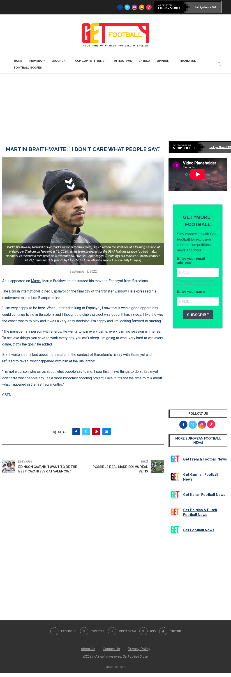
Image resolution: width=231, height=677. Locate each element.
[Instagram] (134, 7)
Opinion (163, 60)
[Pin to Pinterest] (96, 431)
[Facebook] (120, 7)
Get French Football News (205, 459)
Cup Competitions (89, 60)
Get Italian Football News (204, 495)
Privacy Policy (139, 649)
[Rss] (141, 7)
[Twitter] (127, 7)
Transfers (187, 60)
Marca (36, 281)
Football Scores (28, 67)
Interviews (123, 60)
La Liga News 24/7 (205, 7)
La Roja (144, 60)
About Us (88, 649)
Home (18, 60)
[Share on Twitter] (86, 431)
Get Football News (198, 530)
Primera (35, 60)
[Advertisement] (115, 107)
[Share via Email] (106, 431)
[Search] (219, 64)
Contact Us (111, 649)
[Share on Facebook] (76, 431)
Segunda (58, 60)
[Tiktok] (149, 7)
